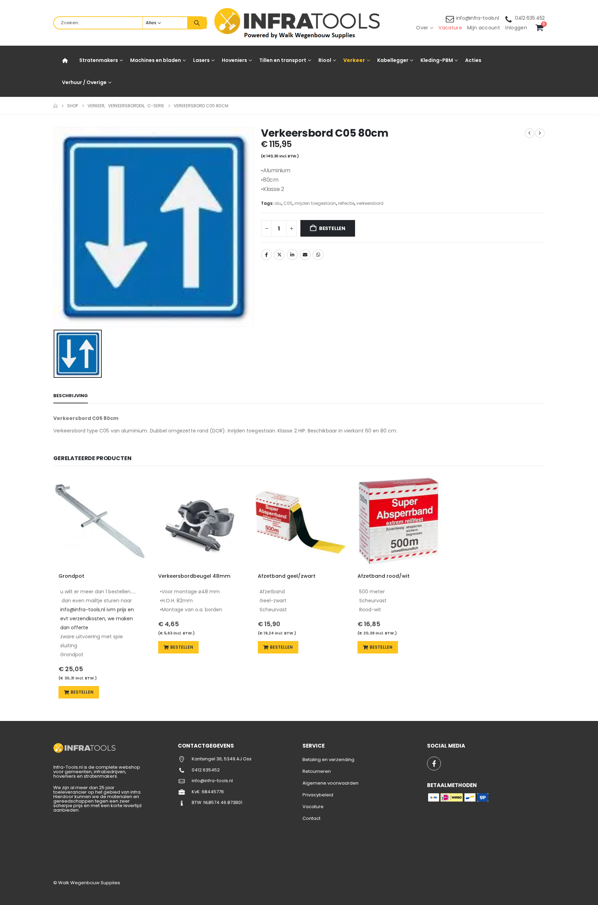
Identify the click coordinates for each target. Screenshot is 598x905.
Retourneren (316, 771)
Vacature (450, 27)
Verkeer (354, 60)
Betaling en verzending (328, 759)
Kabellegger (392, 60)
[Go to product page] (99, 521)
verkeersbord (369, 203)
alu (277, 203)
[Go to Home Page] (55, 105)
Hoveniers (234, 60)
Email (305, 254)
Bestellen (332, 228)
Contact (311, 818)
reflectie (346, 203)
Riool (324, 60)
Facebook (266, 254)
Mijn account (483, 27)
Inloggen (516, 27)
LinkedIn (292, 254)
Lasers (201, 60)
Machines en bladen (155, 60)
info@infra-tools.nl (477, 18)
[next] (540, 133)
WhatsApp (318, 254)
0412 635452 (206, 770)
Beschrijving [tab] (70, 395)
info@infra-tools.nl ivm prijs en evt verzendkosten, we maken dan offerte (97, 618)
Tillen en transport (282, 60)
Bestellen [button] (82, 692)
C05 (287, 203)
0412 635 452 (530, 18)
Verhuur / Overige (84, 82)
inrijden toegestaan (315, 203)
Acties (473, 60)
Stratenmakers (98, 60)
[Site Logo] (299, 23)
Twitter (279, 254)
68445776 (213, 791)
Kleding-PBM (436, 60)
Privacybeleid (317, 795)
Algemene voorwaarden (330, 783)
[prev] (529, 133)
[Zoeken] (197, 23)
